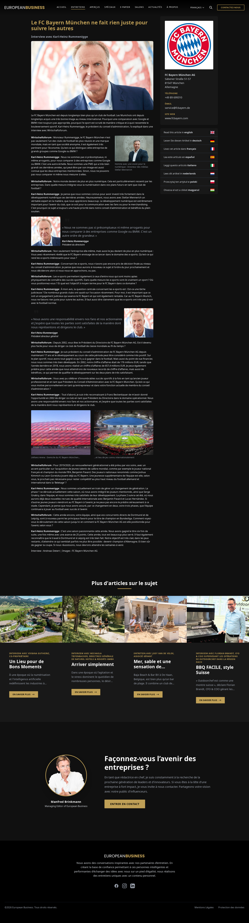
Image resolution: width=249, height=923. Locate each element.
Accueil (61, 7)
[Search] (211, 7)
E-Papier (125, 7)
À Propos (172, 7)
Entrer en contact (124, 804)
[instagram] (124, 886)
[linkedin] (132, 886)
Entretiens (78, 7)
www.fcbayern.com (176, 118)
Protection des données (231, 907)
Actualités (155, 7)
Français (196, 7)
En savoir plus (22, 694)
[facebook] (116, 886)
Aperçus (95, 7)
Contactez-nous (231, 7)
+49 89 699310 (173, 97)
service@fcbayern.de (177, 108)
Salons (139, 7)
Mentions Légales (204, 907)
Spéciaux (109, 7)
